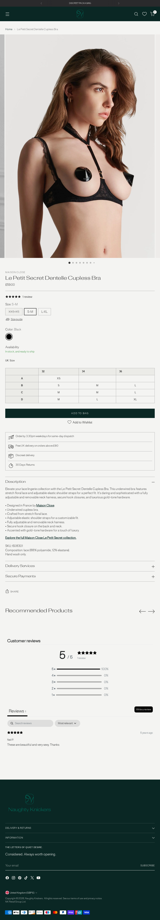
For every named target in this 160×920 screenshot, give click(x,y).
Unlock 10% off (42, 476)
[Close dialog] (151, 422)
